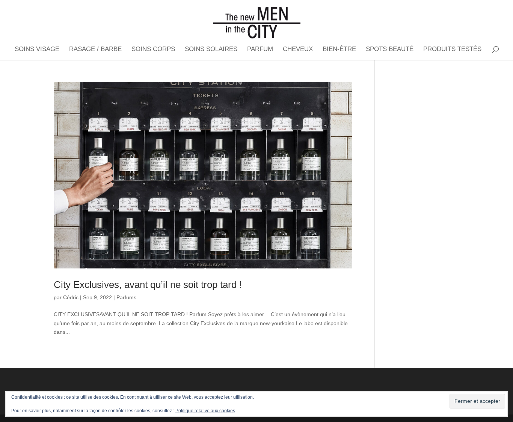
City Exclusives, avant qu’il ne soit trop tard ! (148, 284)
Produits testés (452, 50)
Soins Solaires (211, 50)
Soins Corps (153, 50)
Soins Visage (37, 50)
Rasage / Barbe (95, 50)
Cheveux (298, 50)
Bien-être (339, 50)
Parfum (260, 50)
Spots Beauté (389, 50)
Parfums (126, 297)
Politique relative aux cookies (205, 410)
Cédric (70, 297)
